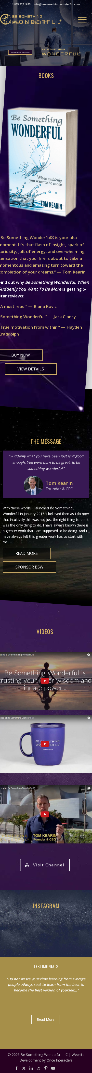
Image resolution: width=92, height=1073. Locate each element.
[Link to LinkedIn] (31, 1068)
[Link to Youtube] (53, 1068)
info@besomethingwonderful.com (57, 4)
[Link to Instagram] (38, 1068)
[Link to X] (23, 1068)
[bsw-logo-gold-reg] (34, 19)
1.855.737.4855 (21, 4)
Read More (45, 1019)
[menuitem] (80, 19)
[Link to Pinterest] (46, 1068)
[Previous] (73, 973)
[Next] (84, 973)
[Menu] (80, 19)
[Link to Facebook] (16, 1068)
